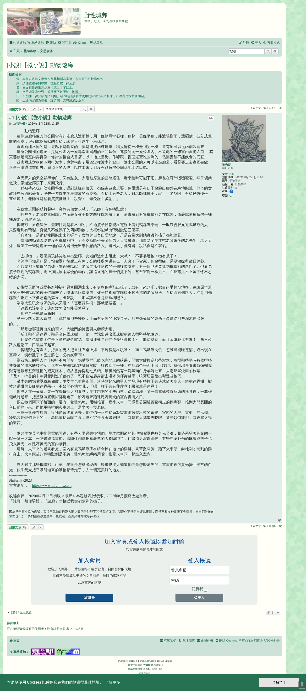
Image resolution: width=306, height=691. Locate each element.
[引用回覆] (211, 118)
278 (231, 174)
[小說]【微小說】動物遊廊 (40, 65)
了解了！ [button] (279, 682)
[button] (19, 651)
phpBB (132, 660)
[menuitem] (35, 42)
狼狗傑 (226, 164)
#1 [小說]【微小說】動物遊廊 (40, 117)
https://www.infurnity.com (51, 485)
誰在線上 (13, 623)
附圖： (77, 92)
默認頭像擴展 (135, 669)
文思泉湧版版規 (74, 100)
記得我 (197, 589)
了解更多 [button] (112, 682)
